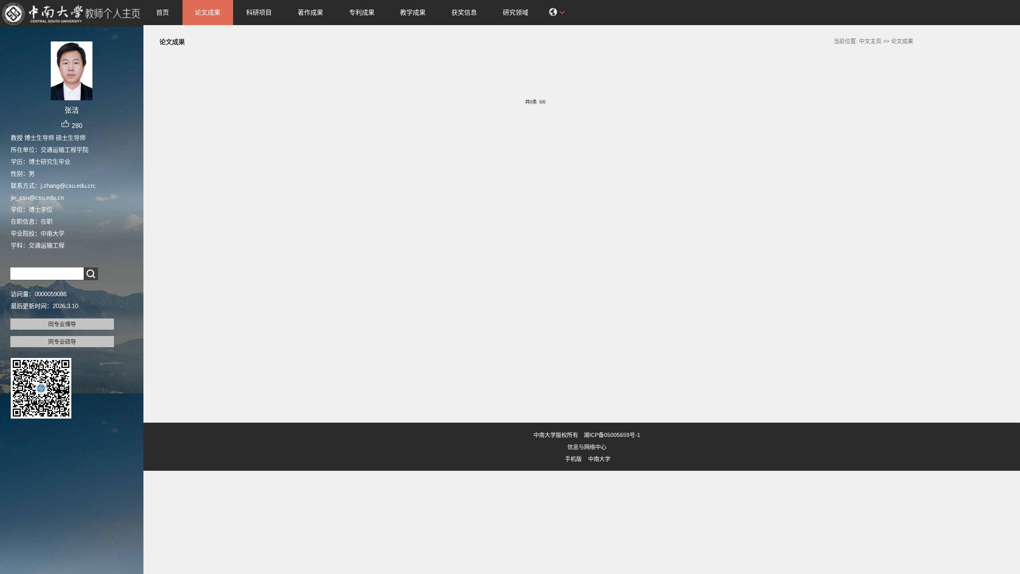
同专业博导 (62, 324)
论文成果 (207, 12)
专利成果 (362, 12)
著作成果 (310, 12)
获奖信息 (464, 12)
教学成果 (413, 12)
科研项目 (259, 12)
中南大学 (599, 459)
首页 (162, 12)
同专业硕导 (62, 341)
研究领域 (515, 12)
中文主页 (870, 41)
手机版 (573, 459)
